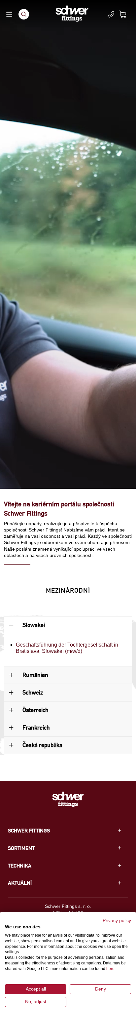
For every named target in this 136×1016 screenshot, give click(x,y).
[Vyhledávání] (23, 14)
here (110, 968)
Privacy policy (117, 920)
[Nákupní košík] (127, 14)
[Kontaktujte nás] (111, 14)
